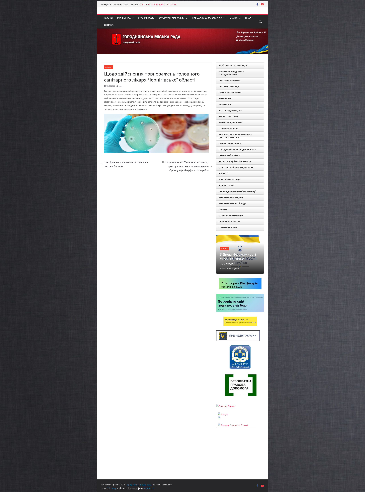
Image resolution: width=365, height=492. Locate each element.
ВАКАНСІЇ (223, 173)
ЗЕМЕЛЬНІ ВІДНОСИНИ (231, 122)
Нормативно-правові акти (207, 18)
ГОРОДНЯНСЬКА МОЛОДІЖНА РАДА (237, 149)
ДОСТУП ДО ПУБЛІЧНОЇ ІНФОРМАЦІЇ (237, 191)
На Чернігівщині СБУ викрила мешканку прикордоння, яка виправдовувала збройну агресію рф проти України (185, 166)
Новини (108, 18)
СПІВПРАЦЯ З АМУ (228, 227)
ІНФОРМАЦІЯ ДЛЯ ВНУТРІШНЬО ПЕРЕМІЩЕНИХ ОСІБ (235, 136)
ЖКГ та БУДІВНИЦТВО (230, 110)
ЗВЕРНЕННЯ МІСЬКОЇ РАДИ (233, 203)
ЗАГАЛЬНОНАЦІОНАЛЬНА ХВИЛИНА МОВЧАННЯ (239, 242)
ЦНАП (248, 18)
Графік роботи (146, 18)
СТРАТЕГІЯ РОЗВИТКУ (230, 80)
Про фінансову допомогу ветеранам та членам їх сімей (127, 164)
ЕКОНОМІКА (225, 104)
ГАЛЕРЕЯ (223, 209)
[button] (132, 18)
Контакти (109, 25)
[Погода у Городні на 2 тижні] (233, 409)
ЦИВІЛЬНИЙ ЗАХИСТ (229, 155)
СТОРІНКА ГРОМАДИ (229, 221)
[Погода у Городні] (225, 390)
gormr (121, 86)
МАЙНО (234, 18)
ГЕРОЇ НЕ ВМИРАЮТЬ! (230, 92)
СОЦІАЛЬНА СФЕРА (228, 128)
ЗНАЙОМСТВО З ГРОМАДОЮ (233, 65)
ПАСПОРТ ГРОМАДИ (229, 86)
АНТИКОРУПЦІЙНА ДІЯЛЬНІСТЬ (235, 161)
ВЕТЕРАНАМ (225, 98)
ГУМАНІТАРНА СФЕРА (230, 143)
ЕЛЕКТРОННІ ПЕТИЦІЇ (229, 179)
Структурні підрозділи (171, 18)
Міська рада (124, 18)
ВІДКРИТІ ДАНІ (226, 185)
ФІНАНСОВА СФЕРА (229, 116)
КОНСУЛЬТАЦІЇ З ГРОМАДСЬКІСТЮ (236, 167)
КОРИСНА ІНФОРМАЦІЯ (231, 215)
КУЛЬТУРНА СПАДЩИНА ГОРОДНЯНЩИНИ (231, 73)
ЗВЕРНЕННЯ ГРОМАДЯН (231, 197)
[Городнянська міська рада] (182, 30)
